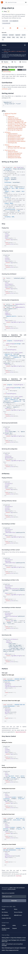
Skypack (14, 928)
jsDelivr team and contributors (17, 887)
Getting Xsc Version (13, 151)
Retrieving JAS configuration (15, 130)
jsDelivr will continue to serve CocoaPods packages (12, 944)
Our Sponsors (5, 915)
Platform (7, 145)
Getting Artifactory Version (15, 135)
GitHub (3, 925)
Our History (5, 912)
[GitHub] (10, 28)
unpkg (14, 925)
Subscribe (14, 900)
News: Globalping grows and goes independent (14, 948)
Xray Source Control (10, 150)
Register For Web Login (14, 146)
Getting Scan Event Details (14, 157)
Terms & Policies (18, 912)
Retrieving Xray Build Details (15, 128)
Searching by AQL (12, 142)
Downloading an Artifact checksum (16, 141)
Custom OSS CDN (6, 918)
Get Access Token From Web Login (16, 148)
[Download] (25, 28)
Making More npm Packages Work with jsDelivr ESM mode (14, 940)
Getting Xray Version (13, 118)
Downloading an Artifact (14, 136)
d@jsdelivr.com (18, 915)
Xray (6, 115)
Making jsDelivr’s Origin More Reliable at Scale (14, 937)
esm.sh (24, 925)
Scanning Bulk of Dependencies (16, 121)
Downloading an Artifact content (16, 138)
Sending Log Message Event (15, 153)
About (3, 909)
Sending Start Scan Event (14, 154)
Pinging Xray (11, 116)
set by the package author (15, 54)
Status (15, 909)
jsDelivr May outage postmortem (10, 950)
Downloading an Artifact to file (15, 139)
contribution (5, 89)
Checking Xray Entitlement (14, 119)
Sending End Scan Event (14, 156)
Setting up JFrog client (10, 113)
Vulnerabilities (6, 23)
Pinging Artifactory (12, 133)
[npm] (17, 28)
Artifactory (7, 132)
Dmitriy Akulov (12, 889)
